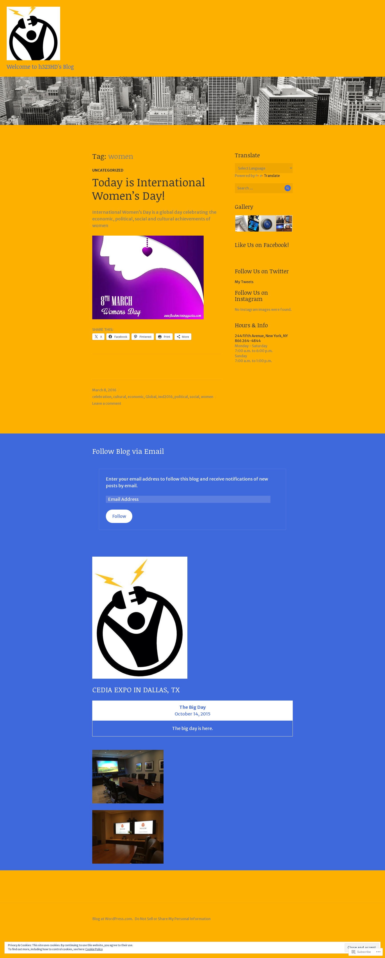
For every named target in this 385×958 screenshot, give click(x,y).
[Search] (288, 188)
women (207, 396)
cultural (119, 396)
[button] (241, 223)
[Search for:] (264, 188)
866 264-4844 (248, 340)
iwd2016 (165, 396)
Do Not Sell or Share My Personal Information (173, 919)
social (194, 396)
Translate (272, 175)
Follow (119, 516)
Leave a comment (106, 403)
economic (136, 396)
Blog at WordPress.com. (112, 919)
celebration (101, 396)
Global (150, 396)
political (181, 396)
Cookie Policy (94, 949)
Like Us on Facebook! (262, 245)
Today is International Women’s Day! (148, 188)
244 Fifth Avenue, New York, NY (261, 336)
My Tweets (244, 282)
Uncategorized (107, 170)
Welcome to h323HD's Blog (40, 66)
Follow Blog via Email (128, 451)
